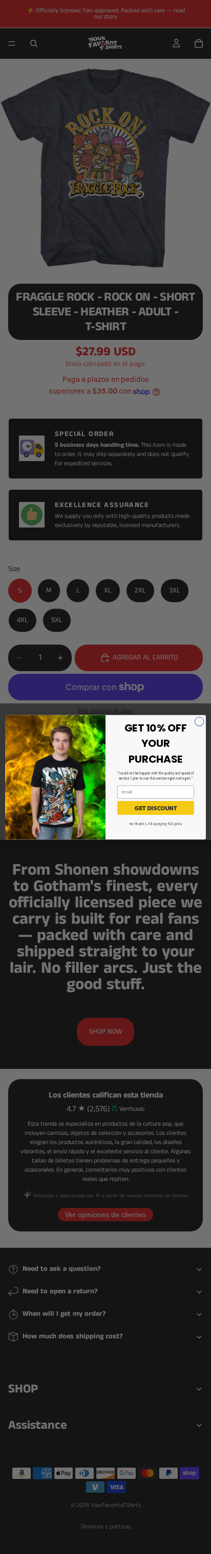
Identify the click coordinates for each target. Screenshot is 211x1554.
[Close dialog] (199, 721)
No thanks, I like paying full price (156, 824)
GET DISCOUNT (155, 807)
